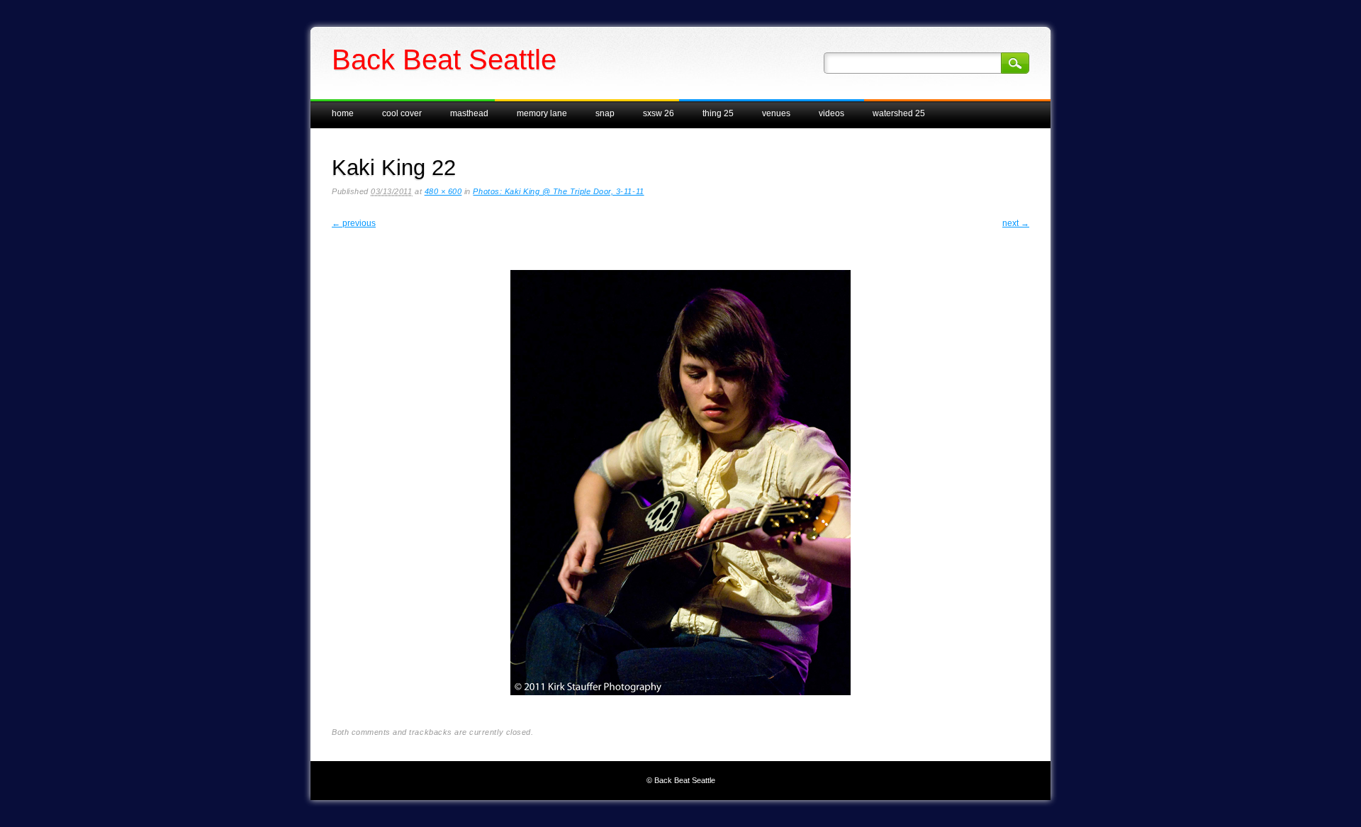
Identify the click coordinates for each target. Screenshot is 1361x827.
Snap (605, 113)
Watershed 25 (899, 113)
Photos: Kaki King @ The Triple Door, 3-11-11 (558, 191)
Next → (1015, 223)
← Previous (354, 223)
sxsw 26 (658, 113)
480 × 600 (443, 191)
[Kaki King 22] (680, 706)
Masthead (469, 113)
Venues (776, 113)
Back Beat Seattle (444, 59)
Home (343, 113)
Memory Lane (542, 113)
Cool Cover (402, 113)
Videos (831, 113)
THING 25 (718, 113)
